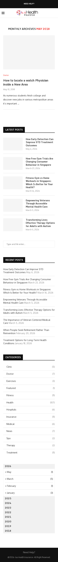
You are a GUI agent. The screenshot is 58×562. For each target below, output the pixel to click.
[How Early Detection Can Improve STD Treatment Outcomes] (13, 144)
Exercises (30, 381)
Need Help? (29, 3)
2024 (8, 503)
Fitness (30, 395)
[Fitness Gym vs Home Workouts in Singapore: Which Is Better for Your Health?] (13, 182)
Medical (30, 424)
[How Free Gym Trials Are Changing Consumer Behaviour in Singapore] (13, 163)
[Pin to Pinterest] (33, 109)
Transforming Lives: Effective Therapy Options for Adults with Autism (40, 223)
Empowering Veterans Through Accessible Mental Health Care (38, 203)
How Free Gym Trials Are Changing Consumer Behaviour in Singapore (39, 161)
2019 (8, 526)
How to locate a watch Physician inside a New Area (25, 82)
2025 (8, 498)
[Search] (54, 13)
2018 (8, 531)
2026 (8, 466)
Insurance (30, 416)
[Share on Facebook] (26, 109)
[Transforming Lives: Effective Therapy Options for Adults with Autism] (13, 224)
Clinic (30, 366)
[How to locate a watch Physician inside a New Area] (29, 52)
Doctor (30, 373)
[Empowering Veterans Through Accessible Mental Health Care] (13, 205)
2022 (8, 512)
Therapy (30, 445)
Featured (30, 388)
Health (30, 402)
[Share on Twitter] (29, 109)
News (30, 431)
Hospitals (30, 409)
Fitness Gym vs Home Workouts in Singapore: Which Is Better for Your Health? (39, 182)
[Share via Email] (36, 109)
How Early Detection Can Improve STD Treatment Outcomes (39, 142)
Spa (30, 438)
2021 (8, 517)
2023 (8, 508)
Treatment (30, 452)
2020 (8, 521)
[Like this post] (22, 109)
